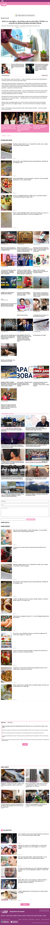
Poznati (29, 915)
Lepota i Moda (9, 915)
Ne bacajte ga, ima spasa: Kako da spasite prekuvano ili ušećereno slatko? (29, 548)
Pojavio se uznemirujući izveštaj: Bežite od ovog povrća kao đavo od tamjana (36, 805)
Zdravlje (15, 915)
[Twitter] (45, 910)
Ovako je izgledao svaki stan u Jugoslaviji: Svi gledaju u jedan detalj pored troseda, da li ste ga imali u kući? (12, 806)
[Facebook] (40, 910)
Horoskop (40, 915)
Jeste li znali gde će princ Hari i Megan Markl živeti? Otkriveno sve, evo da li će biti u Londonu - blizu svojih (25, 727)
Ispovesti (24, 915)
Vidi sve (25, 744)
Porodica (19, 915)
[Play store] (5, 922)
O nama (20, 919)
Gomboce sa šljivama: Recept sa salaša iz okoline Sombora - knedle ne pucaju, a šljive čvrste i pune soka (30, 599)
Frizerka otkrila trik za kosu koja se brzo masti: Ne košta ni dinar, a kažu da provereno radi (17, 66)
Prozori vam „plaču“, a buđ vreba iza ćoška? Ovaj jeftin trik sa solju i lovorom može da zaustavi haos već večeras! (37, 785)
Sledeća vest (45, 75)
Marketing (25, 919)
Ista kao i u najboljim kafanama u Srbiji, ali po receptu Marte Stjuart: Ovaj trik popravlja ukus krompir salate (30, 196)
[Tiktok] (48, 910)
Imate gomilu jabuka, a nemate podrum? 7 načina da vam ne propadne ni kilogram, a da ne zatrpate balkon (30, 179)
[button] (29, 27)
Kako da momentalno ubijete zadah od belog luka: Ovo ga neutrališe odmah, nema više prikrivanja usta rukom (30, 530)
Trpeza (44, 915)
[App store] (14, 922)
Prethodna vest (5, 75)
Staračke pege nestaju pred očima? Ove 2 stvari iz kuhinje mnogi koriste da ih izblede (31, 616)
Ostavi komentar (30, 519)
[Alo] (2, 0)
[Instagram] (43, 910)
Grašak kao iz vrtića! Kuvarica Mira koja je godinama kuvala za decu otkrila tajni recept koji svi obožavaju (30, 668)
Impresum (37, 919)
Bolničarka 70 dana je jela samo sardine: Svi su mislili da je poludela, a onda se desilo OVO (12, 784)
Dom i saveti (5, 18)
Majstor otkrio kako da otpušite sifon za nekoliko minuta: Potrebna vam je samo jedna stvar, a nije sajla (31, 685)
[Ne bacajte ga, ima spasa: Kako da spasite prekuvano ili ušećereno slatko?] (6, 554)
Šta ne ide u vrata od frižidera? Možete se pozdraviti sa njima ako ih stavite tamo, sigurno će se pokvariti (30, 634)
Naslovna (3, 915)
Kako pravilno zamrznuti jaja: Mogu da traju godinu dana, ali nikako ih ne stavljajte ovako (30, 161)
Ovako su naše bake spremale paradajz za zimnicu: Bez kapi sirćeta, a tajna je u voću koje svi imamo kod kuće (30, 651)
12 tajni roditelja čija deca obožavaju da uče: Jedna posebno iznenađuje (33, 891)
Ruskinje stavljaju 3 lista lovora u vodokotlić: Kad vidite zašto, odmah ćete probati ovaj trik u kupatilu (30, 144)
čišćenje (4, 135)
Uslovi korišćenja (45, 919)
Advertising (31, 919)
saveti (9, 135)
